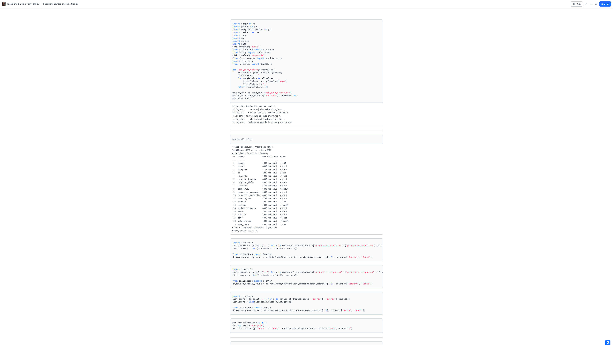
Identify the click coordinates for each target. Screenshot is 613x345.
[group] (586, 4)
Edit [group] (579, 4)
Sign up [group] (605, 4)
